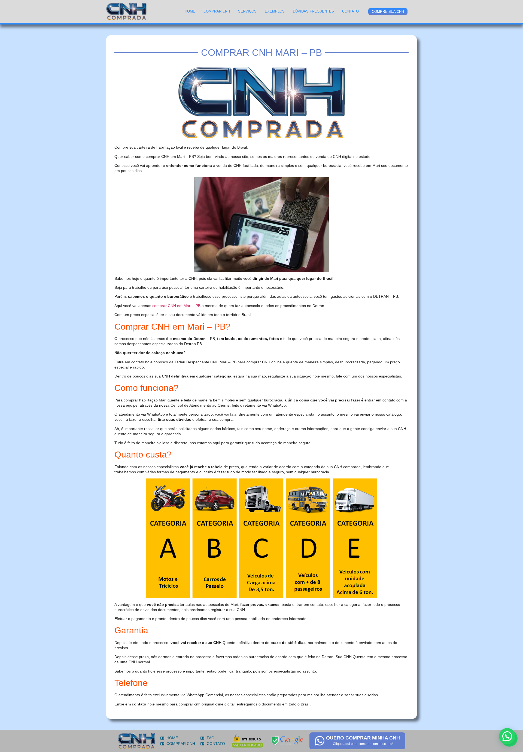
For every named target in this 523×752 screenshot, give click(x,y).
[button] (507, 736)
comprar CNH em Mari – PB (176, 305)
